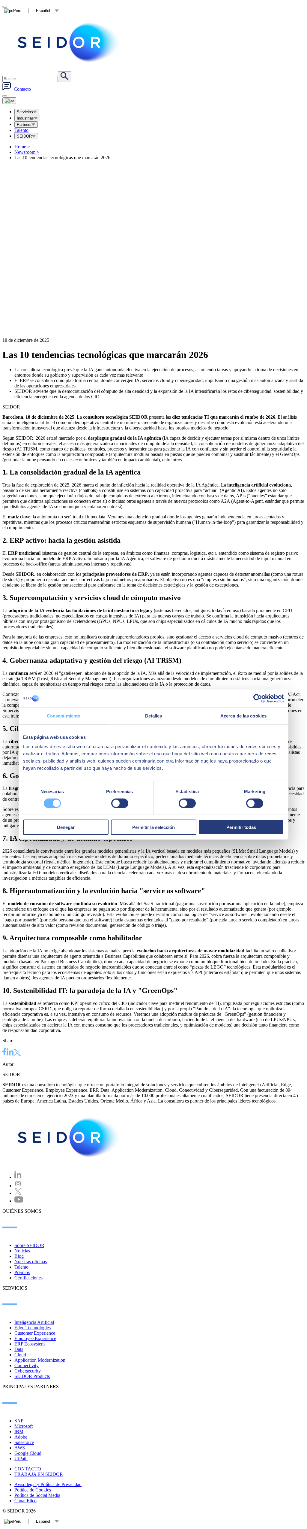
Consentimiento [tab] (63, 715)
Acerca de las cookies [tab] (243, 715)
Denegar (66, 827)
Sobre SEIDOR (29, 1245)
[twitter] (17, 1053)
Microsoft (23, 1426)
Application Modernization (39, 1360)
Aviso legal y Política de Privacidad (48, 1484)
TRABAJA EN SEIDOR (38, 1474)
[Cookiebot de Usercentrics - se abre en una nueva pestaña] (257, 698)
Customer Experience (34, 1333)
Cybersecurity (27, 1370)
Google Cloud (27, 1453)
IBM (18, 1431)
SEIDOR (24, 136)
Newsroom (26, 152)
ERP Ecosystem (29, 1343)
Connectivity (26, 1365)
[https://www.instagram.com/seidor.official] (18, 1185)
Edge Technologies (32, 1327)
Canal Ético (25, 1500)
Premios (22, 1272)
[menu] (4, 96)
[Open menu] (9, 100)
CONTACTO (27, 1468)
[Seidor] (69, 42)
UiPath (21, 1458)
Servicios (25, 112)
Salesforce (24, 1442)
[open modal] (4, 7)
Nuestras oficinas (30, 1261)
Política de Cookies (32, 1489)
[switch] (119, 803)
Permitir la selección (153, 827)
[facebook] (4, 1052)
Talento (21, 130)
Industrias (25, 118)
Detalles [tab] (153, 715)
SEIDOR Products (32, 1376)
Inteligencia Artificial (34, 1322)
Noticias (22, 1250)
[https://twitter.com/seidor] (18, 1193)
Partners (24, 124)
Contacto (22, 89)
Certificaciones (28, 1277)
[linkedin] (10, 1052)
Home (22, 146)
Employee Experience (35, 1338)
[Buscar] (64, 76)
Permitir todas (241, 827)
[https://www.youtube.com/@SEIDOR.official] (18, 1200)
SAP (18, 1420)
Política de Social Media (37, 1495)
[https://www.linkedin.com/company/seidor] (18, 1177)
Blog (19, 1256)
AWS (19, 1447)
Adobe (20, 1437)
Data (18, 1349)
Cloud (20, 1354)
